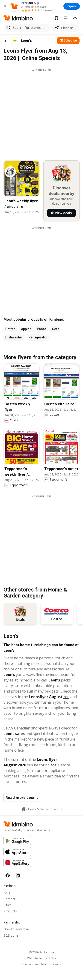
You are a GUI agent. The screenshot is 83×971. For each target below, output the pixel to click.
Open (71, 6)
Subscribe (70, 40)
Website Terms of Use (41, 958)
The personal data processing (41, 964)
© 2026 (41, 952)
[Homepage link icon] (23, 809)
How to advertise (16, 929)
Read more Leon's (22, 797)
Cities (7, 905)
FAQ (6, 892)
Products (10, 911)
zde (66, 696)
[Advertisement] (41, 113)
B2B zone (10, 935)
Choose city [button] (69, 28)
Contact (9, 899)
